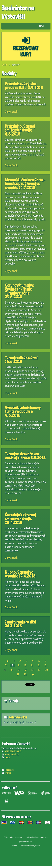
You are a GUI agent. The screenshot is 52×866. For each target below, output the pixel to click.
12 (38, 665)
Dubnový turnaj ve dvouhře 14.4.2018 (20, 574)
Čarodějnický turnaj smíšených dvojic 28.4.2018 (20, 518)
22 (25, 674)
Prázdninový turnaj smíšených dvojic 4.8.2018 (20, 130)
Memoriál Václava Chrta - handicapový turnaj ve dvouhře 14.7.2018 (25, 183)
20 (46, 669)
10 (25, 665)
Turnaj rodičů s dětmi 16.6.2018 (21, 359)
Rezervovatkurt (26, 51)
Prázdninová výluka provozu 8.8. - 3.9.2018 (24, 85)
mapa (7, 757)
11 (31, 665)
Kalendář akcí (17, 717)
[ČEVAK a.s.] (6, 801)
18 (32, 669)
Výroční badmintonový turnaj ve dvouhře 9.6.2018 (23, 411)
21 (18, 674)
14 (5, 669)
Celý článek (11, 111)
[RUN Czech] (6, 793)
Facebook (9, 769)
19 (39, 669)
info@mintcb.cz (12, 754)
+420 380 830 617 (13, 751)
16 (18, 669)
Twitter (8, 772)
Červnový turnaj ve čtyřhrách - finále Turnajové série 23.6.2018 (19, 291)
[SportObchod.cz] (45, 793)
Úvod (4, 65)
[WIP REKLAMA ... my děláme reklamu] (19, 793)
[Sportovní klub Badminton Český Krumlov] (32, 793)
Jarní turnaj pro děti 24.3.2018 (20, 623)
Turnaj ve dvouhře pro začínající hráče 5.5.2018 (25, 455)
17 (25, 669)
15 (11, 669)
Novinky (15, 65)
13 (45, 665)
